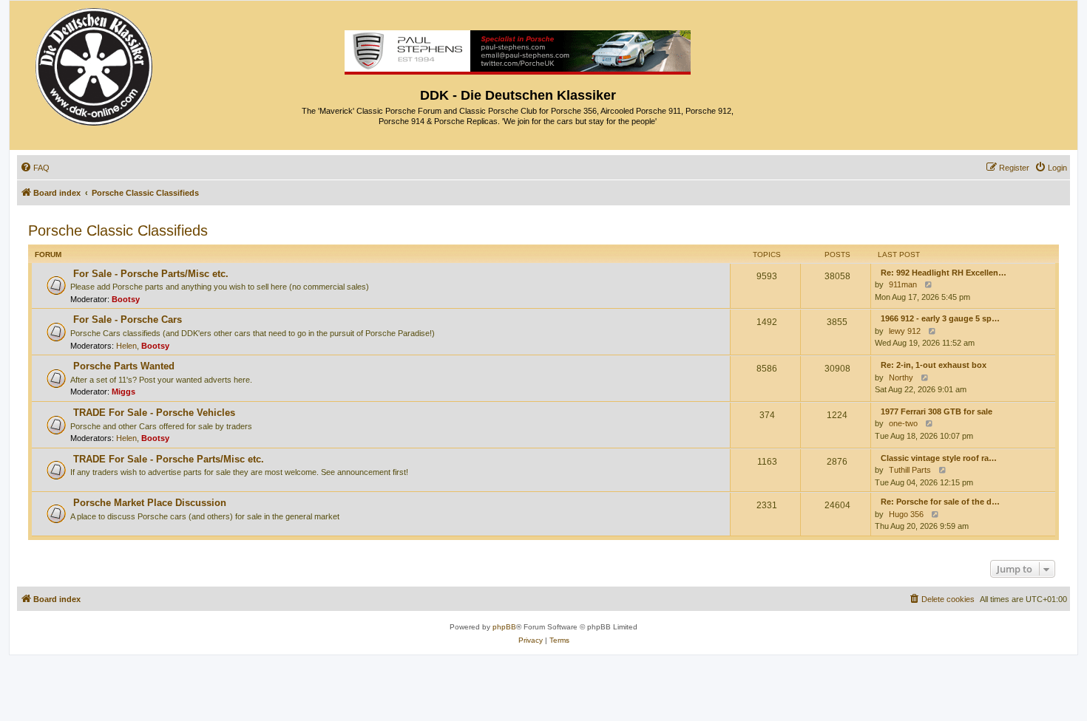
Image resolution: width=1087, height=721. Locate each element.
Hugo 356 (906, 514)
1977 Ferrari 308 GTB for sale (936, 411)
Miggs (123, 391)
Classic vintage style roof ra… (939, 458)
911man (903, 284)
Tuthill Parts (910, 469)
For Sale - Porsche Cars (127, 319)
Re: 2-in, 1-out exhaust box (933, 364)
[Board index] (95, 63)
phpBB (504, 627)
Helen (126, 345)
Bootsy (126, 299)
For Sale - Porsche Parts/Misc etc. (150, 273)
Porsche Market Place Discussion (149, 502)
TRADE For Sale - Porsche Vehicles (154, 412)
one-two (903, 423)
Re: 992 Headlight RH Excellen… (943, 272)
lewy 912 (905, 331)
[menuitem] (35, 168)
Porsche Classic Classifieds (118, 230)
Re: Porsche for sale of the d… (940, 501)
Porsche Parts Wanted (124, 366)
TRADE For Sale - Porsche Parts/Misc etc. (168, 459)
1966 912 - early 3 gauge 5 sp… (940, 318)
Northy (901, 377)
